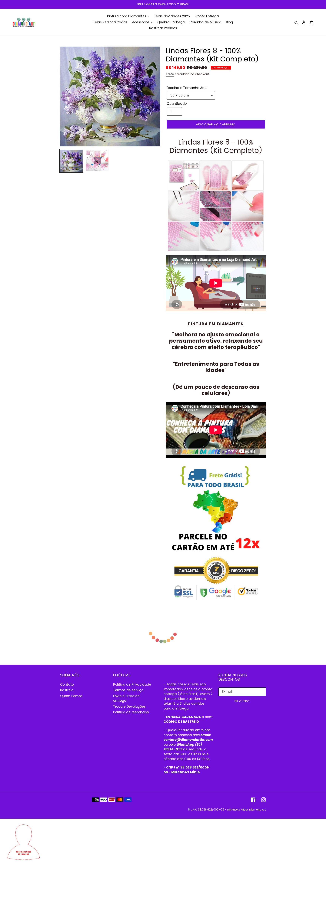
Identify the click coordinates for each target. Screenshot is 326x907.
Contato (67, 684)
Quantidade (177, 103)
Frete (170, 74)
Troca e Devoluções (129, 706)
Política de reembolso (131, 712)
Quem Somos (71, 696)
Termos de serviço (128, 690)
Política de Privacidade (132, 684)
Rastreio (66, 690)
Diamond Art (257, 809)
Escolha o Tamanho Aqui (187, 88)
